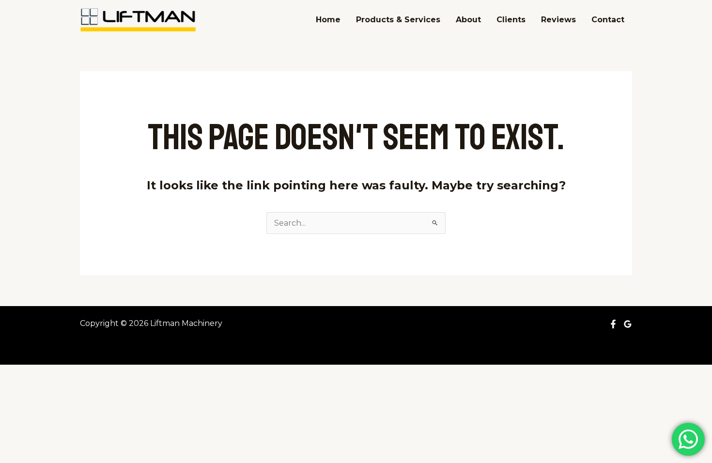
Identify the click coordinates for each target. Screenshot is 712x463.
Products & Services (398, 19)
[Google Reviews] (627, 324)
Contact (607, 19)
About (468, 19)
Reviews (558, 19)
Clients (511, 19)
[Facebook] (613, 324)
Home (328, 19)
